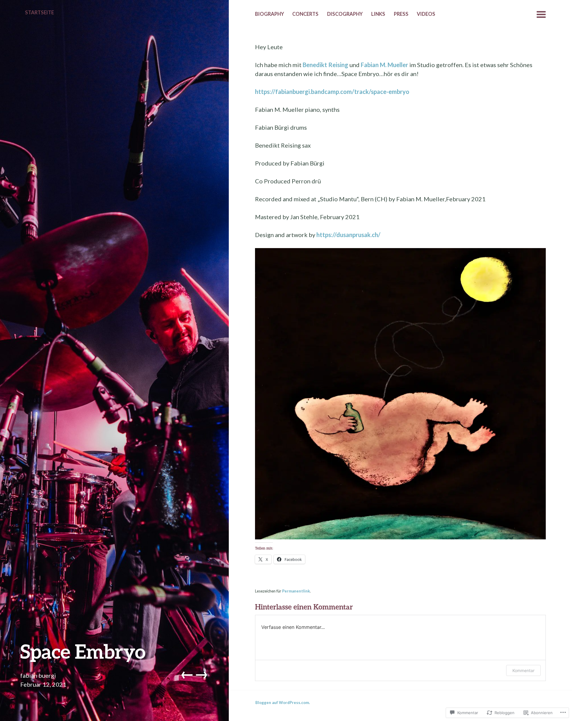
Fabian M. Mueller (384, 64)
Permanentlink (296, 591)
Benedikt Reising (325, 64)
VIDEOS (426, 14)
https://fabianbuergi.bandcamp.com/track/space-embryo (332, 91)
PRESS (401, 14)
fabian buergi (38, 675)
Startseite (39, 13)
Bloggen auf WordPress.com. (282, 702)
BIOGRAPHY (269, 14)
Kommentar (523, 670)
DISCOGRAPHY (345, 14)
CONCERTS (305, 14)
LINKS (378, 14)
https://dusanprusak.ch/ (348, 234)
